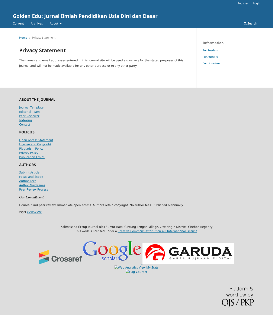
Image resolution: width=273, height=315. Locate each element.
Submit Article (29, 172)
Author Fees (27, 181)
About (54, 23)
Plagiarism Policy (31, 148)
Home (23, 37)
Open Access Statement (36, 140)
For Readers (210, 50)
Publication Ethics (32, 157)
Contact (24, 124)
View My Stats (148, 267)
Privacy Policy (28, 153)
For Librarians (211, 63)
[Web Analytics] (127, 267)
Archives (37, 23)
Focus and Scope (31, 177)
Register (243, 3)
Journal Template (31, 107)
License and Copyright (35, 144)
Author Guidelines (32, 185)
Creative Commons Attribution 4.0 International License (157, 231)
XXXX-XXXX (34, 212)
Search (252, 23)
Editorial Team (29, 112)
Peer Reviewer (29, 116)
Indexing (25, 120)
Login (256, 3)
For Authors (210, 57)
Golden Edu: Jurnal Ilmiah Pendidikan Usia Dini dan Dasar (85, 15)
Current (18, 23)
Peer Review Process (33, 189)
